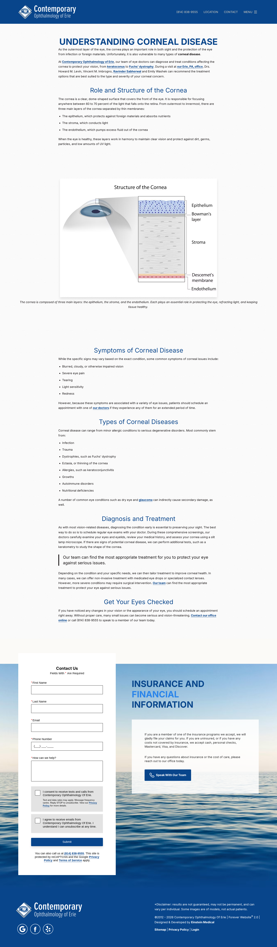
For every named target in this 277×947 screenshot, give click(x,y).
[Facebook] (35, 929)
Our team (159, 583)
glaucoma (145, 500)
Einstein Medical (202, 922)
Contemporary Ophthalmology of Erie (88, 61)
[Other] (48, 929)
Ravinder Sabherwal (127, 71)
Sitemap (160, 929)
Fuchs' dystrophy (141, 66)
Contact (231, 12)
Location (211, 12)
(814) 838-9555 (187, 12)
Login (195, 929)
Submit (67, 841)
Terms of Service (70, 860)
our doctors (101, 408)
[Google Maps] (22, 929)
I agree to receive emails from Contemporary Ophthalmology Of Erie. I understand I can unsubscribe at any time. (69, 823)
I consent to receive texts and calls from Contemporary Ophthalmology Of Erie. (70, 798)
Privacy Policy (179, 929)
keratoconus (116, 66)
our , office (190, 66)
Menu (248, 12)
